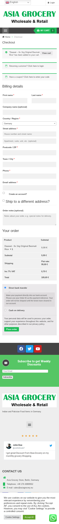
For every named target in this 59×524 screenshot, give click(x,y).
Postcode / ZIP (10, 147)
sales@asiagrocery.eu (23, 488)
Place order (11, 329)
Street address (10, 129)
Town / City (9, 159)
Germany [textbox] (8, 123)
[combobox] (29, 123)
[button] (29, 424)
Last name (37, 95)
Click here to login (36, 66)
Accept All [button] (29, 517)
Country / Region (11, 118)
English (13, 2)
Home (7, 37)
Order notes (13, 210)
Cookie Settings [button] (13, 517)
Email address (10, 182)
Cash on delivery (17, 310)
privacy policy (38, 324)
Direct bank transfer (18, 288)
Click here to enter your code (36, 77)
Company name (15, 107)
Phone (6, 171)
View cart (46, 53)
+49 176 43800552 (25, 484)
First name (8, 95)
